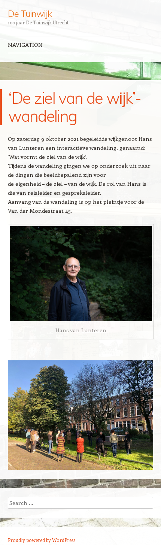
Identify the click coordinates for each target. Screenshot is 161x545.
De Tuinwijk (30, 13)
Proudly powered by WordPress (41, 540)
